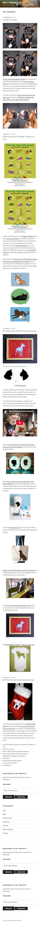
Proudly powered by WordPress (12, 920)
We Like (5, 826)
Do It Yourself (7, 818)
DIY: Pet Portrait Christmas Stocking (18, 680)
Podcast (5, 833)
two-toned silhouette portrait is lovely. (18, 605)
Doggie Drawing (27, 236)
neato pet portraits (12, 238)
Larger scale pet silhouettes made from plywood (19, 570)
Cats (4, 810)
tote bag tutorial (14, 527)
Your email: (6, 784)
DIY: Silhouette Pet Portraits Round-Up (19, 331)
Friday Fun (6, 822)
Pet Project (11, 2)
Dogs (4, 814)
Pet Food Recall (8, 829)
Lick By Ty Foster (10, 20)
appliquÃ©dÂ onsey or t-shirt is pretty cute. (20, 645)
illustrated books (20, 245)
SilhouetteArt (21, 385)
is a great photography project (14, 79)
